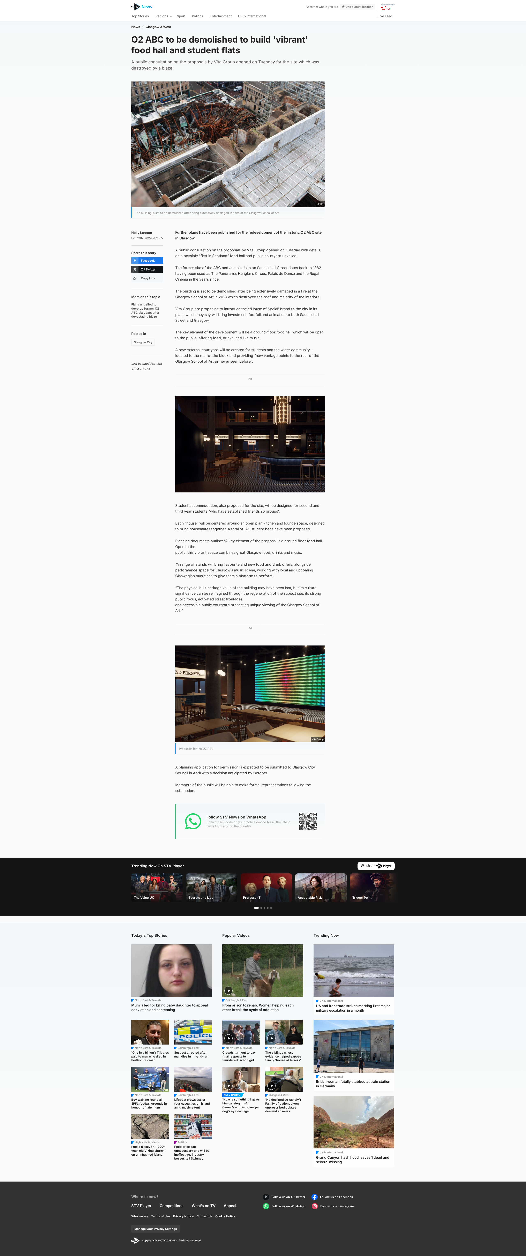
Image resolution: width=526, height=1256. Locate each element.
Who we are (139, 1216)
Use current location (359, 6)
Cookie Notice (225, 1216)
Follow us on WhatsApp (289, 1206)
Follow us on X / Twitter (288, 1197)
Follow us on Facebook (336, 1197)
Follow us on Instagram (337, 1206)
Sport (181, 16)
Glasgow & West (158, 27)
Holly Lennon (141, 233)
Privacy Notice (183, 1216)
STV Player (141, 1206)
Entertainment (221, 16)
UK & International (252, 16)
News (135, 27)
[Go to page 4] (268, 908)
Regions (162, 16)
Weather (312, 6)
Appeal (230, 1206)
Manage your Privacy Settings (155, 1228)
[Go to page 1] (256, 908)
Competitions (171, 1206)
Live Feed (385, 16)
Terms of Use (160, 1216)
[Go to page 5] (271, 908)
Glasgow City (143, 342)
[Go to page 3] (264, 908)
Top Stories (140, 16)
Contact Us (204, 1216)
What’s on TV (204, 1206)
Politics (197, 16)
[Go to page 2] (261, 908)
